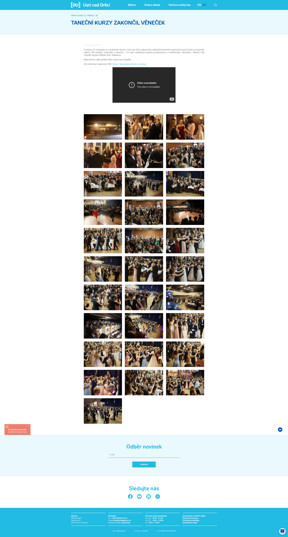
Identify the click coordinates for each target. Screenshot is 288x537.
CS (204, 5)
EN (199, 5)
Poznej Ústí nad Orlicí (17, 430)
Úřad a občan (152, 5)
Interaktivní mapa (189, 523)
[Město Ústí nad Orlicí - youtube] (139, 496)
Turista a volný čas (179, 5)
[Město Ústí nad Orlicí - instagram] (148, 496)
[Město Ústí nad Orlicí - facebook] (130, 496)
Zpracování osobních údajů (193, 516)
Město (132, 5)
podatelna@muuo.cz (122, 520)
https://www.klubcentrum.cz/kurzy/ (129, 64)
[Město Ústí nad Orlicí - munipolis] (157, 496)
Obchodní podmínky (190, 520)
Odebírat (144, 464)
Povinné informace (190, 518)
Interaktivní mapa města (17, 432)
